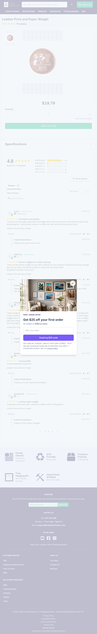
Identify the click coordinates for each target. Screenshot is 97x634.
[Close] (73, 283)
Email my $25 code (48, 337)
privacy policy (52, 348)
